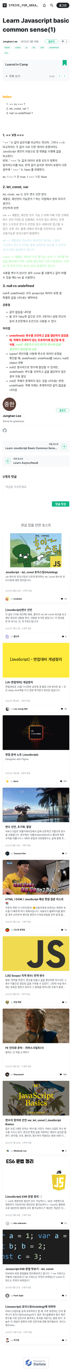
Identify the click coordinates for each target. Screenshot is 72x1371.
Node (7, 47)
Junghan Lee (10, 41)
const (17, 47)
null (42, 47)
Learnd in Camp (16, 64)
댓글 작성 (60, 504)
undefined (54, 47)
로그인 (63, 5)
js (26, 47)
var (6, 53)
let (34, 47)
